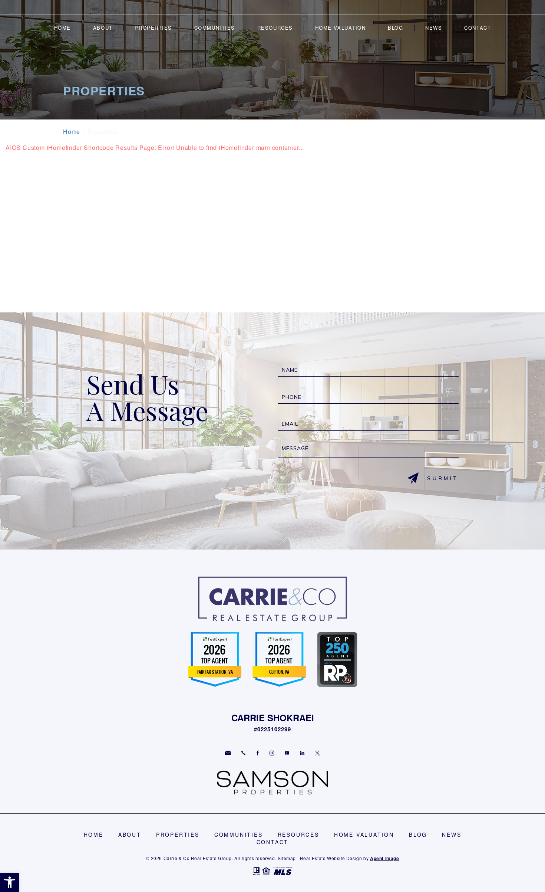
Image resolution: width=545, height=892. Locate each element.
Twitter (317, 753)
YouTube (287, 753)
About (103, 27)
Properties (153, 27)
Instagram (272, 753)
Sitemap (287, 858)
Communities (214, 27)
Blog (395, 27)
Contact (477, 27)
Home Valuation (340, 27)
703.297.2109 (243, 753)
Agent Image (384, 858)
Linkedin (302, 753)
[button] (9, 882)
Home (62, 27)
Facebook (258, 753)
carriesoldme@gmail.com (228, 753)
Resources (275, 27)
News (433, 27)
